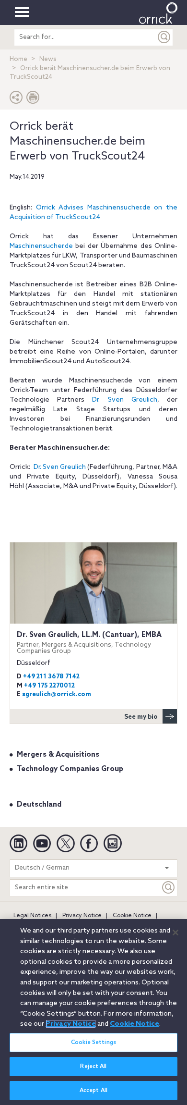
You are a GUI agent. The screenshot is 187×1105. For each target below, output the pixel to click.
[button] (16, 100)
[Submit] (164, 37)
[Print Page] (33, 100)
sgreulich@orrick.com (56, 694)
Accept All (93, 1090)
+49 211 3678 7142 (51, 676)
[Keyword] (168, 887)
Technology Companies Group (70, 769)
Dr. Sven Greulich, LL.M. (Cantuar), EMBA (89, 642)
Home (18, 59)
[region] (93, 1012)
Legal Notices (32, 915)
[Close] (175, 932)
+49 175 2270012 (49, 685)
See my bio (141, 717)
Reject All (93, 1066)
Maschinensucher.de (41, 246)
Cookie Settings (93, 1042)
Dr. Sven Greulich (124, 400)
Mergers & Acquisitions (58, 754)
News (48, 59)
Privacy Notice (82, 915)
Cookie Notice (132, 915)
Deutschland (39, 804)
